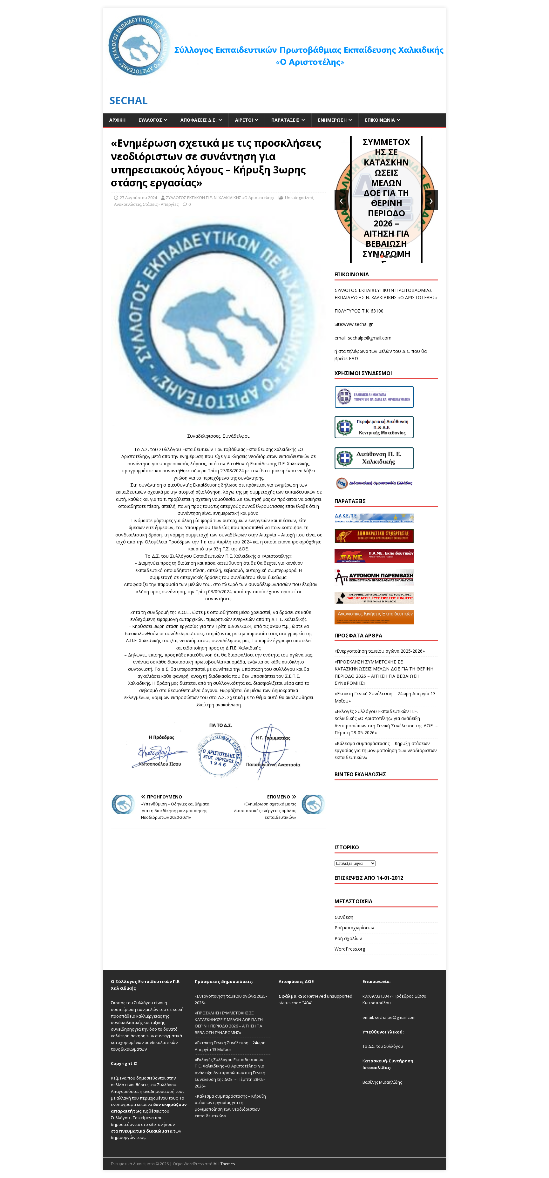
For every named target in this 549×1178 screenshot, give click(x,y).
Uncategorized (299, 197)
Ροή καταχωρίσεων (354, 928)
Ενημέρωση (332, 120)
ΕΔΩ (353, 358)
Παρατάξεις (285, 120)
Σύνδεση (344, 917)
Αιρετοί (244, 120)
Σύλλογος (150, 120)
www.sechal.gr (358, 324)
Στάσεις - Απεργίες (161, 204)
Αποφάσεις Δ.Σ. (198, 120)
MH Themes (224, 1164)
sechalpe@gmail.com (369, 338)
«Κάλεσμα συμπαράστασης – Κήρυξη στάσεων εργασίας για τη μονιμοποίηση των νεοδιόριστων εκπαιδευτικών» (386, 750)
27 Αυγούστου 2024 (138, 197)
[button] (377, 256)
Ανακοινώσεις (127, 204)
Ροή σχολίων (348, 938)
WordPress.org (350, 949)
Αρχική (117, 120)
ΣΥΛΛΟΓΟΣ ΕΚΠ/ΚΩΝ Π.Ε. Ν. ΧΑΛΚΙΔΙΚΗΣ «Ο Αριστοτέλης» (220, 197)
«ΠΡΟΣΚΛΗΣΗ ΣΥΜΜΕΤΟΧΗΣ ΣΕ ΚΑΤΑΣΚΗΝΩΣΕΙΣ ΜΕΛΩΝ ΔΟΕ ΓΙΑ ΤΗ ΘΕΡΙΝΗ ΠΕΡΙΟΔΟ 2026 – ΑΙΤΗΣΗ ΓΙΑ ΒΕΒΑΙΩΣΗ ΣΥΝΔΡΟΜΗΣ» (386, 193)
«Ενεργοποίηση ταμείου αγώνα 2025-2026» (380, 651)
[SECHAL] (274, 84)
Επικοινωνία (380, 120)
